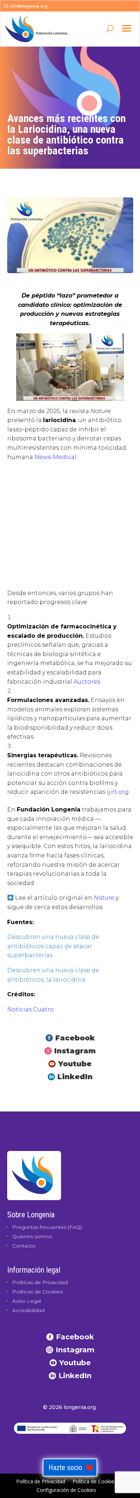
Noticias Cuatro (30, 1009)
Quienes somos (32, 1236)
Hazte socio (65, 1467)
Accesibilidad (28, 1310)
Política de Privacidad (40, 1481)
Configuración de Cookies (66, 1490)
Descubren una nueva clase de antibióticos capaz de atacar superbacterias (53, 946)
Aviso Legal (26, 1301)
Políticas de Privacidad (40, 1282)
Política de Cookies (95, 1481)
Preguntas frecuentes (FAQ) (47, 1227)
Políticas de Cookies (37, 1291)
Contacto (24, 1245)
